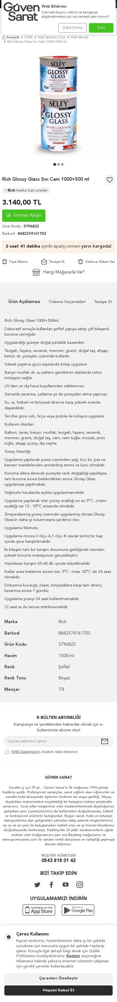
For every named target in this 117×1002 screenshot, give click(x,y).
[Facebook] (51, 884)
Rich (28, 190)
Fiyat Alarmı (17, 262)
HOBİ (28, 37)
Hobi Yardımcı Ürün (52, 37)
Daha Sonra (72, 28)
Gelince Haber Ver (99, 262)
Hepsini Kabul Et (59, 990)
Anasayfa (13, 37)
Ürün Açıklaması (24, 302)
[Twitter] (37, 884)
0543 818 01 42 (59, 861)
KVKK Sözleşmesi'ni (26, 752)
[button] (54, 164)
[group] (58, 104)
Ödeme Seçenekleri (67, 302)
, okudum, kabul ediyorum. (45, 752)
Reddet (73, 956)
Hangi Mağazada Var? (64, 272)
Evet (101, 28)
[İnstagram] (79, 884)
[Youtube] (65, 884)
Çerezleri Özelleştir (58, 978)
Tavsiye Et (55, 262)
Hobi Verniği (79, 37)
